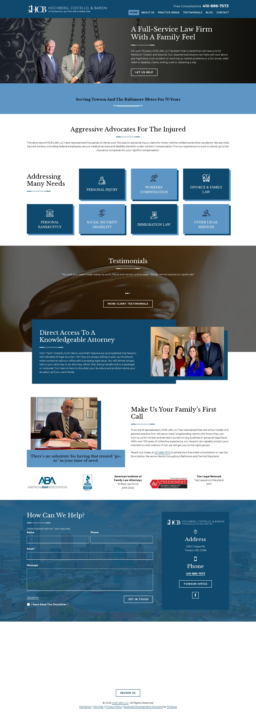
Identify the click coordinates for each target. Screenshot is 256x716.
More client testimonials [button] (128, 303)
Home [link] (134, 12)
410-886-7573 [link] (216, 6)
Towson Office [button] (195, 584)
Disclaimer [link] (85, 706)
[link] (67, 9)
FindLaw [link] (172, 706)
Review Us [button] (128, 693)
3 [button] (129, 293)
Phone (95, 532)
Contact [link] (222, 12)
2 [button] (127, 293)
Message (32, 565)
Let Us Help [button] (144, 72)
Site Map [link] (98, 706)
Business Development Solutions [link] (143, 706)
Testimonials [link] (192, 12)
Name (30, 532)
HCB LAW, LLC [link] (120, 702)
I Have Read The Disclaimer (49, 604)
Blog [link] (209, 12)
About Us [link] (147, 12)
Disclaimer (33, 597)
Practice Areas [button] (168, 12)
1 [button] (126, 293)
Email (31, 548)
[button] (195, 595)
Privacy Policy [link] (113, 706)
